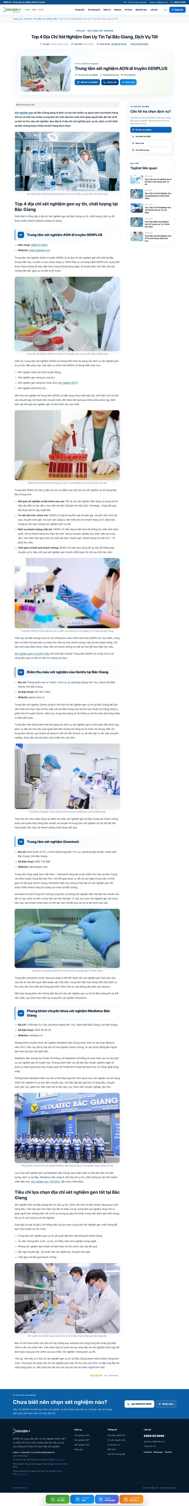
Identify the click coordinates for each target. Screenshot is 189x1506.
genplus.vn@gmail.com (159, 2)
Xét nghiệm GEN (81, 1445)
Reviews (28, 19)
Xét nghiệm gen (24, 112)
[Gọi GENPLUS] (165, 10)
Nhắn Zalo (129, 82)
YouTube (168, 1452)
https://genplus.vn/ (39, 250)
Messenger (158, 1452)
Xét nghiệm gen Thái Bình (45, 1181)
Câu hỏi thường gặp (116, 1454)
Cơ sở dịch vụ (113, 1445)
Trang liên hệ (149, 1446)
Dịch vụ (107, 9)
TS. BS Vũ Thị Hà (118, 44)
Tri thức (128, 9)
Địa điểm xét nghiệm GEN (45, 19)
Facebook (148, 1452)
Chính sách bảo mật (150, 1488)
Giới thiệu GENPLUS (116, 1435)
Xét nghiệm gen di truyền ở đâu (32, 653)
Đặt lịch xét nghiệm (89, 82)
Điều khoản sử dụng (168, 1488)
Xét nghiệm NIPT (82, 1440)
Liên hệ (154, 9)
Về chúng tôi (94, 9)
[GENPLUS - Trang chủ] (12, 9)
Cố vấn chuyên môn (116, 1440)
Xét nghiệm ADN (81, 1435)
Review (117, 9)
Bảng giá (78, 1449)
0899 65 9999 (39, 245)
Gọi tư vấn (112, 82)
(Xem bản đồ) (59, 1459)
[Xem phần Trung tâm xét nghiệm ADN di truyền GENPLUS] (46, 73)
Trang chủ (79, 9)
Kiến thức (111, 1449)
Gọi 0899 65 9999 (141, 1404)
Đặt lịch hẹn (141, 9)
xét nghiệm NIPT (68, 382)
